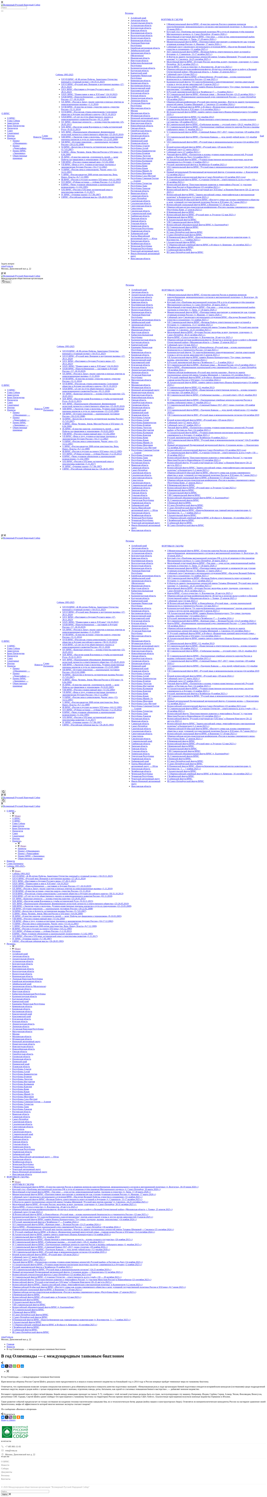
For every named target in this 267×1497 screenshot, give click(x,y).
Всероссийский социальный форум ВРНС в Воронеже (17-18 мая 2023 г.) (201, 204)
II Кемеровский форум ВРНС (180, 212)
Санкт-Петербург (139, 198)
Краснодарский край (140, 88)
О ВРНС (6, 113)
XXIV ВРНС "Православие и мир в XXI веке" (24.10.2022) (89, 94)
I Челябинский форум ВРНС (180, 247)
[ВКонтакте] (2, 1366)
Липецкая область (139, 100)
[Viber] (10, 1366)
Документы (6, 1472)
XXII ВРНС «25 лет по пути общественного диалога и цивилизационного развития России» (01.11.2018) (87, 118)
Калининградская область (143, 68)
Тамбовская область (140, 216)
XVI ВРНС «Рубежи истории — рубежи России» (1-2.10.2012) (91, 182)
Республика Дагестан (141, 156)
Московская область (140, 113)
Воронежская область (141, 40)
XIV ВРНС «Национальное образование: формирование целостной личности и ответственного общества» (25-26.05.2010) (92, 133)
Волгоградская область (141, 35)
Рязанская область (139, 193)
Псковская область (139, 143)
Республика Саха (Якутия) (143, 176)
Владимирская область (141, 33)
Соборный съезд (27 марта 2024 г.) (183, 149)
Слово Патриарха (47, 137)
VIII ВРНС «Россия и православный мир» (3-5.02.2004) (87, 162)
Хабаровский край (139, 233)
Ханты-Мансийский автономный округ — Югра (144, 237)
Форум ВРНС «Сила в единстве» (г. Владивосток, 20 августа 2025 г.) (199, 67)
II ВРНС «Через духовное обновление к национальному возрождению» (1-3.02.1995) (87, 185)
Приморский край (139, 141)
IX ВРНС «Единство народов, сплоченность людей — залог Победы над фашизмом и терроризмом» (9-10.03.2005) (89, 158)
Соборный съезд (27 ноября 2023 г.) (183, 152)
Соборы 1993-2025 (64, 74)
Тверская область (139, 218)
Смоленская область (140, 211)
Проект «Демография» (20, 147)
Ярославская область (140, 258)
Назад (17, 816)
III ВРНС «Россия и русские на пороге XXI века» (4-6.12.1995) (91, 179)
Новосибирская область (142, 125)
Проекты (11, 138)
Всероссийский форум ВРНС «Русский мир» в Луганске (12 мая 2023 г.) (201, 214)
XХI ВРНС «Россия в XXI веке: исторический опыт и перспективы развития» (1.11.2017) (87, 190)
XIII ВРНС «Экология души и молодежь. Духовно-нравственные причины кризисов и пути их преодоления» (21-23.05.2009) (92, 138)
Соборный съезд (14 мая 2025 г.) (182, 74)
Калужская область (140, 70)
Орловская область (140, 133)
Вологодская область (140, 38)
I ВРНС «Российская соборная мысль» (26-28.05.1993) (87, 197)
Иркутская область (139, 60)
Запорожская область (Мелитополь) (141, 54)
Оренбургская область (141, 130)
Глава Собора (13, 120)
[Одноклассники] (18, 1366)
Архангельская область (142, 23)
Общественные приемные (20, 157)
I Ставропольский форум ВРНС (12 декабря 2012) (190, 117)
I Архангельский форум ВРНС (181, 242)
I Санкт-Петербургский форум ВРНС (184, 235)
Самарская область (139, 196)
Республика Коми (139, 166)
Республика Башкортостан (143, 151)
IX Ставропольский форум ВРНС (183, 227)
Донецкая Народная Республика (140, 44)
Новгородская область (141, 123)
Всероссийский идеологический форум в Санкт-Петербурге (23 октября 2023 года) (206, 177)
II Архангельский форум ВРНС (181, 219)
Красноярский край (140, 90)
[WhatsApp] (14, 1366)
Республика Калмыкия (141, 161)
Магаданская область (141, 108)
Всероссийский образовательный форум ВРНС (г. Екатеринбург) (197, 224)
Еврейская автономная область (145, 48)
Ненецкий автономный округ (145, 118)
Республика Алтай (139, 148)
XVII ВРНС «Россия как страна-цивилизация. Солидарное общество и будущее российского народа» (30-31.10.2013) (89, 113)
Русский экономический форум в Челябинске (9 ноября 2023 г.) (197, 164)
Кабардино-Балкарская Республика (141, 64)
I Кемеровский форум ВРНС (180, 217)
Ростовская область (140, 191)
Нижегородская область (142, 120)
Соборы (5, 1468)
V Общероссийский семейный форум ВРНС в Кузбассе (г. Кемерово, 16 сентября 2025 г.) (209, 245)
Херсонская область (140, 241)
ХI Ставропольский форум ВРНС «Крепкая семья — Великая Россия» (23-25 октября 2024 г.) (211, 94)
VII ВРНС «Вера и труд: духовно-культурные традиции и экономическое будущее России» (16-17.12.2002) (88, 165)
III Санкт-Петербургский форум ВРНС (185, 252)
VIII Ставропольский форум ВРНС (183, 222)
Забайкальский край (140, 50)
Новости (37, 137)
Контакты (5, 1479)
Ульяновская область (140, 231)
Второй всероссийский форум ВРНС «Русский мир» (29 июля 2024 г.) (200, 147)
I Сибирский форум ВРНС (179, 250)
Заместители (13, 123)
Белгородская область (141, 28)
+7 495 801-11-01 (13, 1446)
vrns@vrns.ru (7, 266)
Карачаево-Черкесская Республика (141, 76)
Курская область (138, 95)
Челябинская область (140, 243)
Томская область (138, 221)
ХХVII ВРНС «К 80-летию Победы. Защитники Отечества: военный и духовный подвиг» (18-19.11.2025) (89, 80)
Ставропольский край (141, 213)
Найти (4, 1494)
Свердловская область (141, 206)
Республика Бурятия (140, 153)
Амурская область (139, 20)
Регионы (129, 13)
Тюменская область (140, 226)
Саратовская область (140, 201)
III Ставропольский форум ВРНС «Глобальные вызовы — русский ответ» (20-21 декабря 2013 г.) (213, 124)
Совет (10, 130)
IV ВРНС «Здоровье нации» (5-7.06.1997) (81, 194)
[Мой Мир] (22, 1366)
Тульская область (139, 223)
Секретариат (13, 133)
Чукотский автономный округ (145, 251)
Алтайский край (138, 18)
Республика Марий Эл (141, 171)
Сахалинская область (141, 203)
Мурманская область (140, 115)
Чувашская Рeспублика (142, 248)
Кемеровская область (140, 80)
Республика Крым (139, 168)
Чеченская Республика (141, 246)
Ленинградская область (142, 98)
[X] (6, 1366)
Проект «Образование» (20, 142)
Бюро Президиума (15, 125)
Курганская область (140, 93)
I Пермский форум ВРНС (179, 229)
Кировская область (140, 83)
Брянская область (139, 30)
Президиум (12, 128)
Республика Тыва (139, 186)
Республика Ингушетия (142, 158)
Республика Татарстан (141, 183)
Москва (134, 110)
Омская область (138, 128)
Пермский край (138, 138)
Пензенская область (140, 136)
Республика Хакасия (140, 188)
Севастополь (137, 208)
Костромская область (140, 85)
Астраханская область (141, 25)
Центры (11, 136)
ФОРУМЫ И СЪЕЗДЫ (172, 19)
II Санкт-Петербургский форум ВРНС (185, 232)
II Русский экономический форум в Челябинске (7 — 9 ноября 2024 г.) (200, 92)
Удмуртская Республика (142, 228)
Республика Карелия (140, 163)
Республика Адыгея (140, 146)
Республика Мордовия (141, 173)
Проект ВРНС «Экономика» (19, 152)
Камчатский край (139, 73)
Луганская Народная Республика (140, 104)
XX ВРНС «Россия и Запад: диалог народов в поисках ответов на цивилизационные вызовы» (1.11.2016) (92, 103)
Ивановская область (140, 58)
